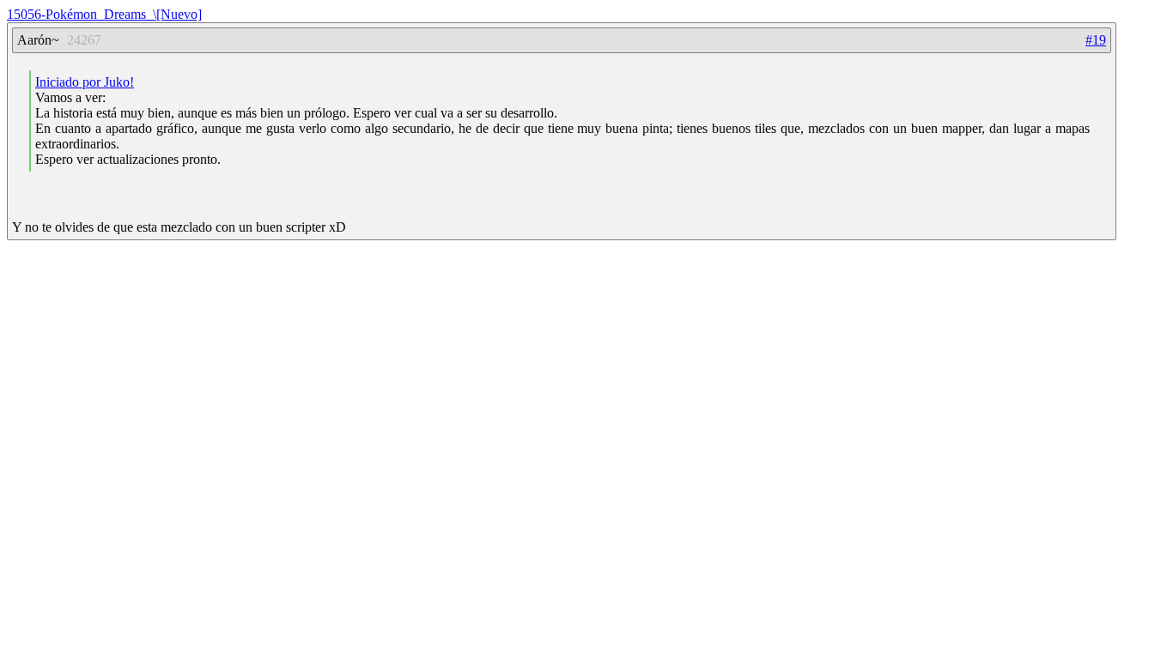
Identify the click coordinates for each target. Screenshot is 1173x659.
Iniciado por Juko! (84, 82)
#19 (1095, 40)
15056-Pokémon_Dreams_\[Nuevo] (104, 14)
